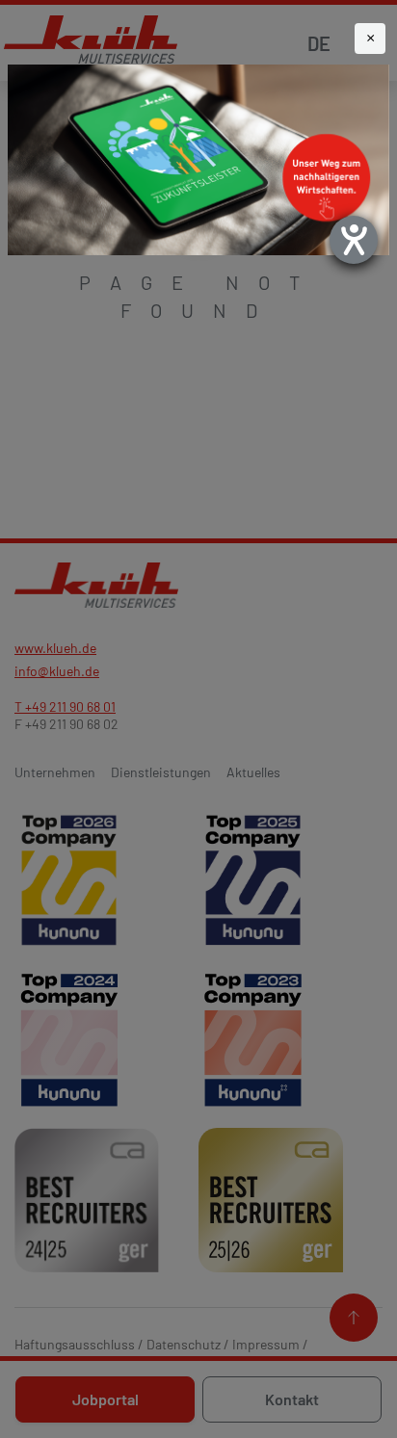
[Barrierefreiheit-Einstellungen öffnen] (354, 240)
